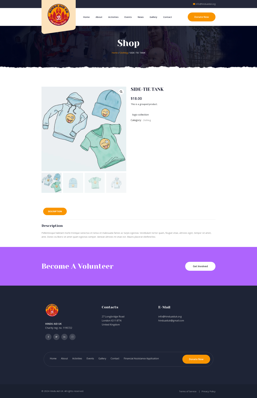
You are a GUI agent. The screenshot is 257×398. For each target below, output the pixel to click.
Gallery (153, 16)
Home (86, 16)
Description (55, 211)
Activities (113, 16)
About (99, 16)
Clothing (124, 52)
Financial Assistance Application (141, 358)
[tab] (55, 211)
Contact (167, 16)
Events (128, 16)
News (141, 16)
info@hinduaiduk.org (206, 4)
